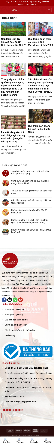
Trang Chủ (16, 435)
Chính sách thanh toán (16, 324)
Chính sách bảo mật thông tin (20, 330)
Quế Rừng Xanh (17, 415)
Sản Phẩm (38, 435)
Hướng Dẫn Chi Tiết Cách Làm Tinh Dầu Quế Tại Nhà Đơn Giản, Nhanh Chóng (29, 221)
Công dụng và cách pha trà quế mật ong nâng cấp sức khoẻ (30, 182)
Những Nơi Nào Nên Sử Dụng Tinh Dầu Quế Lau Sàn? (31, 231)
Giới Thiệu (27, 435)
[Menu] (49, 10)
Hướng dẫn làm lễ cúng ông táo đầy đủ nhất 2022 (29, 211)
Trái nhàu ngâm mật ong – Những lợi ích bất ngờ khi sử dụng (30, 172)
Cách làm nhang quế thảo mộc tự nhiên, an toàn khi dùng (31, 201)
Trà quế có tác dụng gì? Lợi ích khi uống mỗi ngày (31, 192)
